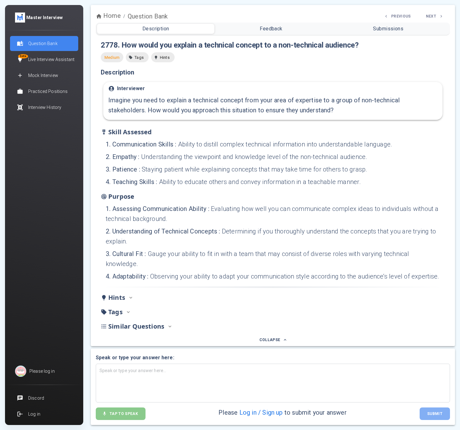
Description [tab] (155, 29)
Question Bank (148, 16)
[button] (137, 57)
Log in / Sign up (261, 412)
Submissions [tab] (388, 29)
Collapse (269, 340)
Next (431, 16)
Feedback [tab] (271, 29)
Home (112, 15)
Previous (401, 16)
